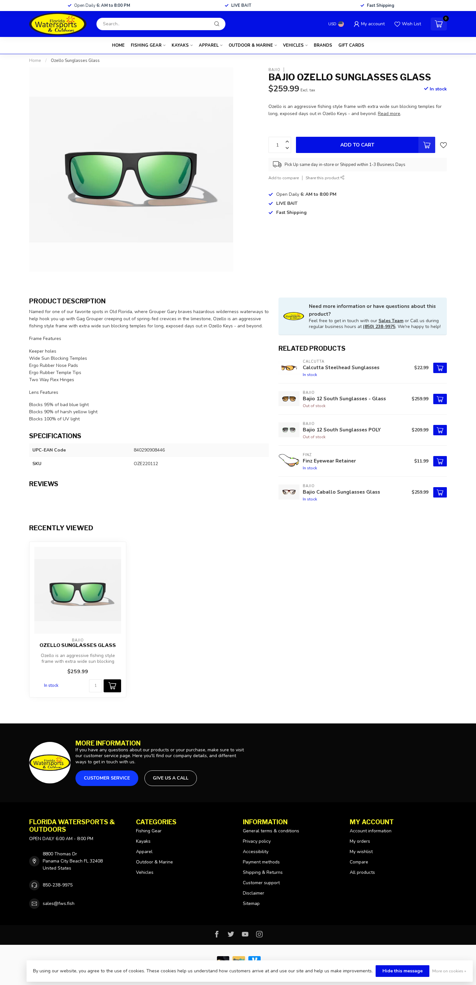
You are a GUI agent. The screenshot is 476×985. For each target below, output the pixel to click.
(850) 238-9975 (379, 326)
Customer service (107, 778)
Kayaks (180, 45)
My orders (360, 841)
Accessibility (255, 852)
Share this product (323, 178)
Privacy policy (257, 841)
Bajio (274, 69)
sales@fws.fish (58, 903)
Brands (323, 45)
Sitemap (251, 903)
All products (362, 872)
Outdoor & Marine (251, 45)
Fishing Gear (146, 45)
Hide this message (402, 971)
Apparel (209, 45)
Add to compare (283, 178)
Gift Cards (351, 45)
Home (118, 45)
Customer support (261, 883)
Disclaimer (253, 893)
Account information (370, 831)
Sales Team (391, 321)
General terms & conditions (271, 831)
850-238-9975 (58, 885)
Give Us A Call (170, 778)
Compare (359, 862)
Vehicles (293, 45)
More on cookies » (449, 971)
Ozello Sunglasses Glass (75, 61)
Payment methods (261, 862)
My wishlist (361, 852)
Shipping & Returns (263, 872)
